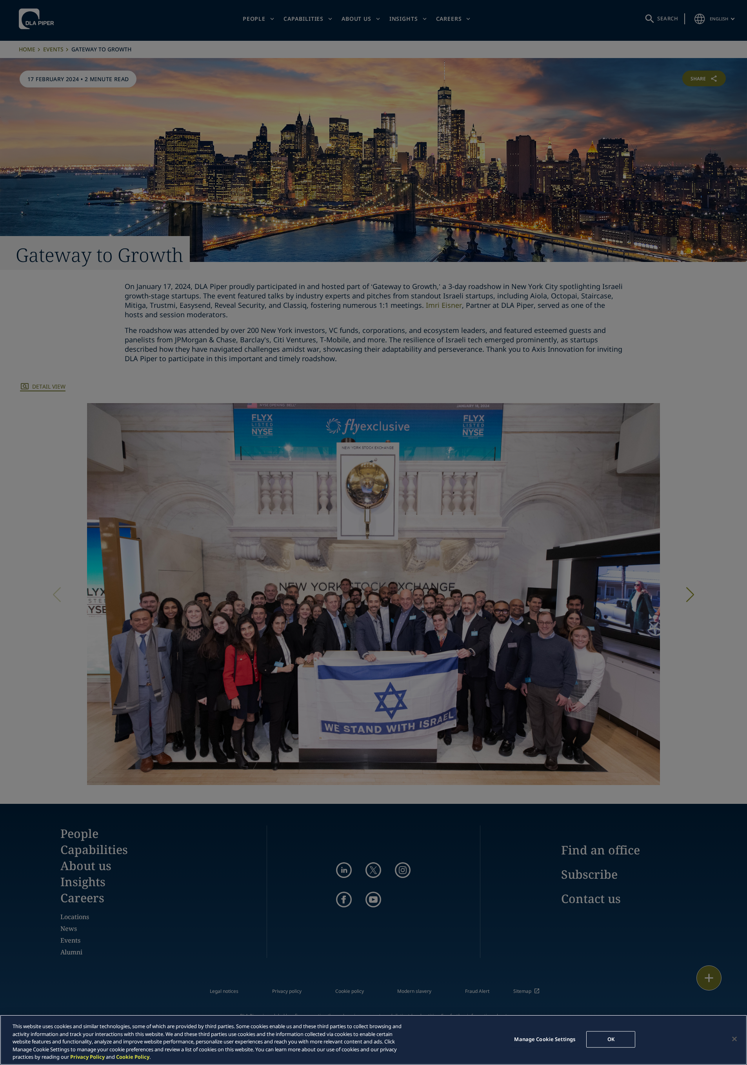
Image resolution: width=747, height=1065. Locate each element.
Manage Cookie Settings (544, 1039)
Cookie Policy (132, 1056)
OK (610, 1039)
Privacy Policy (87, 1056)
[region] (373, 1040)
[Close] (734, 1039)
